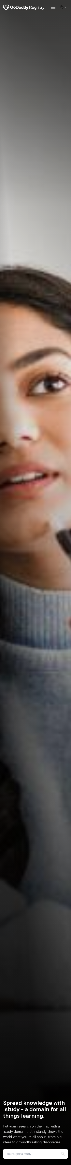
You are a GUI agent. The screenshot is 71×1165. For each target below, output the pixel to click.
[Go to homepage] (24, 7)
